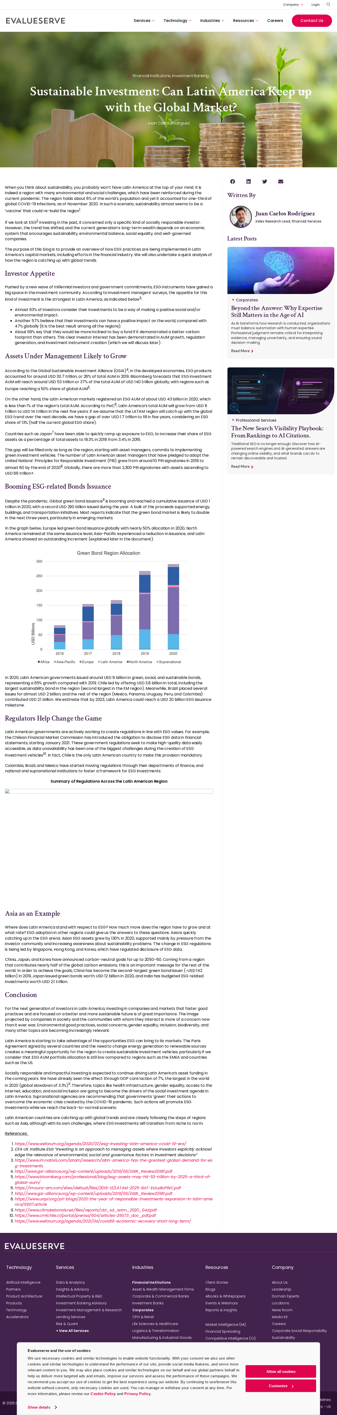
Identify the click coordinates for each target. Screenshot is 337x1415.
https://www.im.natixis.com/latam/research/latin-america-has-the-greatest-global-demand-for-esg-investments (113, 1163)
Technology (175, 20)
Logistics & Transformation (155, 1330)
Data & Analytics (70, 1282)
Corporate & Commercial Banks (160, 1296)
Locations (280, 1303)
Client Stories (217, 1282)
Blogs (210, 1289)
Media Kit (280, 1316)
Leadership (281, 1289)
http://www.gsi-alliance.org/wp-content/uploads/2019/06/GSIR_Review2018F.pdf (93, 1171)
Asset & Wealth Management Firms (163, 1289)
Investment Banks (148, 1303)
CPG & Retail (143, 1316)
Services (142, 20)
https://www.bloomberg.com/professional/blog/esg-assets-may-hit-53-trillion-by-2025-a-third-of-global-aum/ (113, 1179)
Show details (39, 1407)
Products (14, 1303)
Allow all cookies (281, 1371)
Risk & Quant (67, 1323)
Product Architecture (24, 1296)
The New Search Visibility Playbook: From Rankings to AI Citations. (277, 432)
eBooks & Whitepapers (225, 1296)
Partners (13, 1289)
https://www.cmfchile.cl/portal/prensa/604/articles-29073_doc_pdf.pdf (86, 1215)
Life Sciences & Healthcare (155, 1323)
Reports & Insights (221, 1310)
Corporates (143, 1310)
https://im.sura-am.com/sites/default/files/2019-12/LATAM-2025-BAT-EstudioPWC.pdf (98, 1188)
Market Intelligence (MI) (226, 1324)
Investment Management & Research (89, 1310)
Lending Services (70, 1316)
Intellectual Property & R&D (79, 1296)
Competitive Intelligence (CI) (231, 1338)
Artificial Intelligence (23, 1282)
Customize (278, 1386)
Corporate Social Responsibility (299, 1330)
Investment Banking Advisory (81, 1303)
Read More (241, 351)
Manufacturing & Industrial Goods (162, 1337)
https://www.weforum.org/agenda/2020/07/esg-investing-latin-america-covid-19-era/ (100, 1144)
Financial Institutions (151, 1282)
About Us (280, 1282)
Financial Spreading (223, 1331)
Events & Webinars (222, 1303)
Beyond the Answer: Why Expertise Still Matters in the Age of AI (276, 311)
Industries (210, 20)
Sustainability (283, 1337)
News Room (282, 1310)
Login (316, 4)
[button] (232, 181)
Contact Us (311, 20)
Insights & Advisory (72, 1289)
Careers (275, 20)
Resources (243, 20)
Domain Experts (285, 1296)
